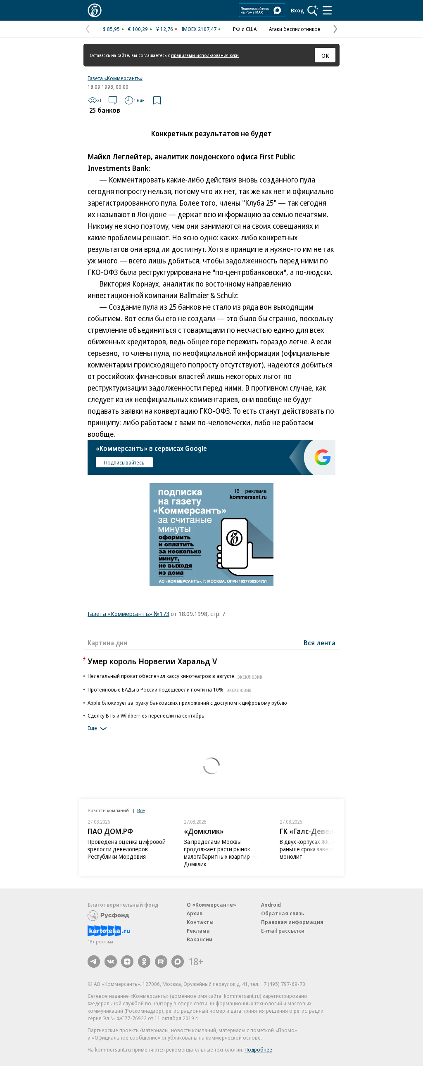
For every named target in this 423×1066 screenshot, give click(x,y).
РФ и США (245, 29)
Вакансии (199, 939)
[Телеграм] (94, 961)
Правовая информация (292, 922)
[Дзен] (127, 961)
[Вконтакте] (111, 961)
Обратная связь (282, 913)
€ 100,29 (138, 29)
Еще (92, 728)
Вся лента (319, 642)
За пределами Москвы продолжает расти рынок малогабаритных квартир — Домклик (220, 853)
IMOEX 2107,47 (198, 29)
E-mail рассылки (282, 930)
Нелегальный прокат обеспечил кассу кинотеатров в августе (175, 676)
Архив (194, 913)
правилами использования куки (205, 55)
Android (271, 904)
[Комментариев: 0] (113, 100)
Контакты (200, 922)
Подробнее (258, 1049)
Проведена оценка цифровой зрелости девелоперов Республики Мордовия (127, 849)
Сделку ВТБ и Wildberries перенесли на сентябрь (146, 715)
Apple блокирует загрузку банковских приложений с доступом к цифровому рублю (187, 702)
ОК (325, 55)
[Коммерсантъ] (95, 10)
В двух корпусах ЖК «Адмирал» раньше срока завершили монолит (319, 849)
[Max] (177, 961)
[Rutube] (161, 961)
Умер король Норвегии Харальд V (152, 661)
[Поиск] (313, 10)
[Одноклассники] (144, 961)
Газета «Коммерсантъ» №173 (128, 613)
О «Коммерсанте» (211, 904)
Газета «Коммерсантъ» (115, 78)
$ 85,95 (111, 29)
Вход (297, 10)
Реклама (198, 930)
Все (141, 810)
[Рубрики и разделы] (327, 10)
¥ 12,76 (164, 29)
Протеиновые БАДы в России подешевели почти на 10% (170, 689)
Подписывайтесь (124, 462)
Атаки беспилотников (295, 29)
